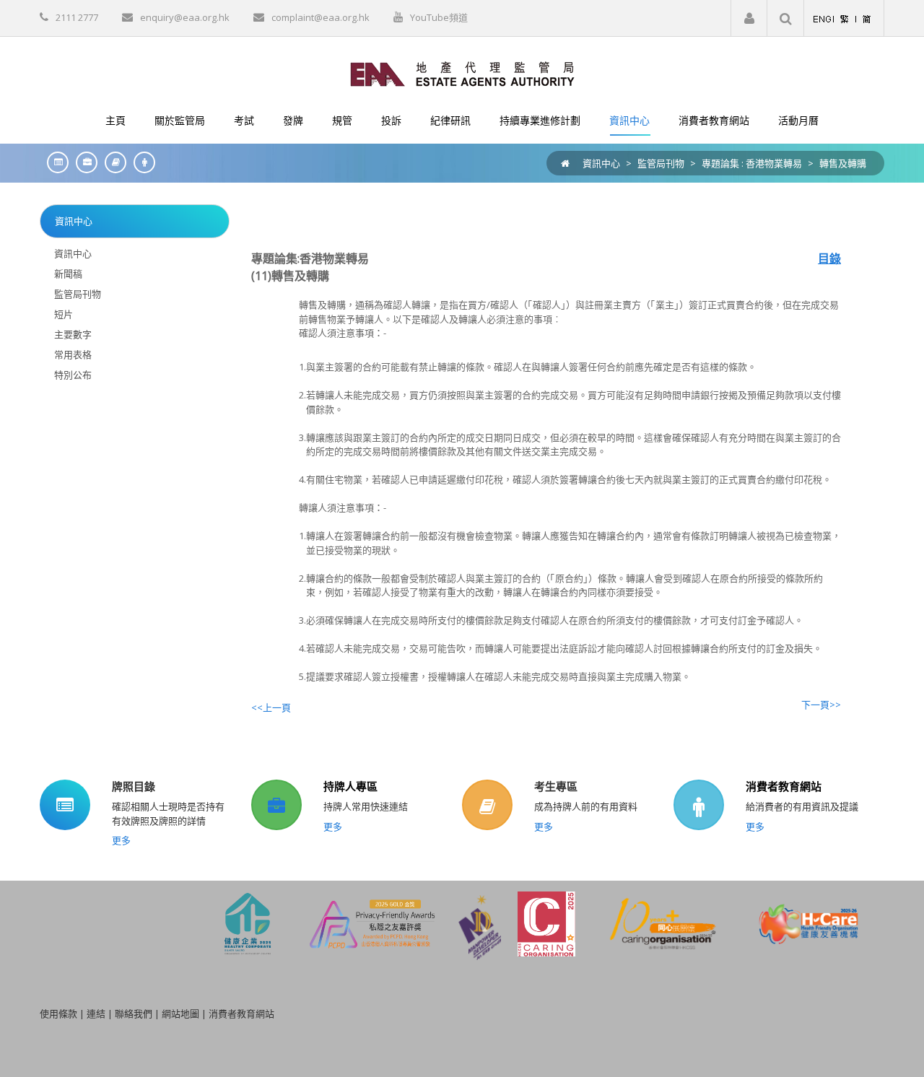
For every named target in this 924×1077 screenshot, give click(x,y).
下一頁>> (821, 704)
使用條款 (58, 1013)
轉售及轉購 (842, 163)
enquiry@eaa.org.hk (185, 17)
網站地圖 (180, 1013)
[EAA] (462, 72)
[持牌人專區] (83, 162)
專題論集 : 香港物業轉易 (752, 163)
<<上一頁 (271, 707)
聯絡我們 (133, 1013)
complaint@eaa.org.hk (320, 17)
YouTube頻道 (439, 17)
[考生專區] (111, 162)
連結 (96, 1013)
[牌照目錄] (54, 162)
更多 (121, 840)
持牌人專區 (350, 786)
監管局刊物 (660, 163)
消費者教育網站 (783, 786)
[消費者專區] (140, 162)
